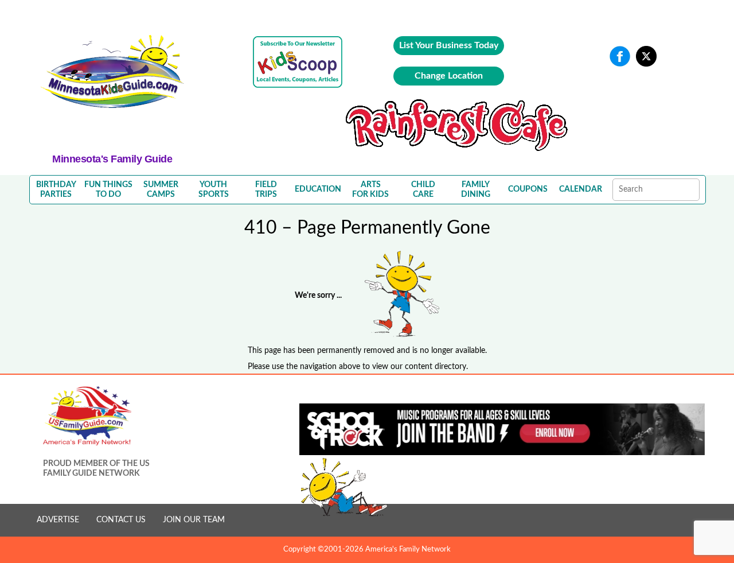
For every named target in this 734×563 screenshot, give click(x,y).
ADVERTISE (58, 520)
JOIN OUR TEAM (194, 520)
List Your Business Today (448, 45)
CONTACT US (121, 520)
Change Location (449, 75)
